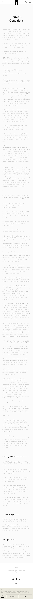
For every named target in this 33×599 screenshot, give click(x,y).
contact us (13, 525)
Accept (26, 596)
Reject (12, 596)
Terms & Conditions (16, 586)
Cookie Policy (2, 596)
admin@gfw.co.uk (16, 571)
